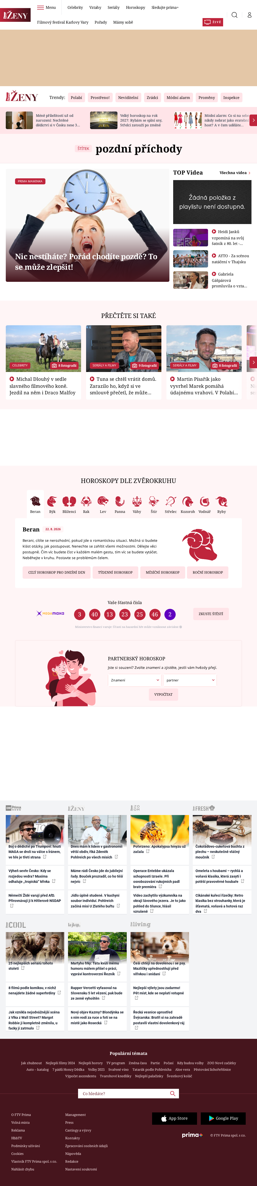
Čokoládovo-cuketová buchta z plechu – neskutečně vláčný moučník (220, 851)
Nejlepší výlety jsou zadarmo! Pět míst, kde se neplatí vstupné (158, 990)
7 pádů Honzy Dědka (68, 1069)
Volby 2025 (96, 1069)
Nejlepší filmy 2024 (60, 1063)
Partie (155, 1063)
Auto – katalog (37, 1069)
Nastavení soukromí (81, 1169)
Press (69, 1122)
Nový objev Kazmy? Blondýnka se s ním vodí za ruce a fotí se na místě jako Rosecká (97, 1017)
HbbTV (16, 1138)
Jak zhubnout (31, 1063)
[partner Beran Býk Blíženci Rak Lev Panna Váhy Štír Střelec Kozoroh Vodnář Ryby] (190, 680)
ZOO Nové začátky (221, 1063)
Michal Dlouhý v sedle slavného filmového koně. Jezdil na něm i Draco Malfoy (43, 386)
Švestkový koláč (179, 1076)
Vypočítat (163, 694)
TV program (115, 1063)
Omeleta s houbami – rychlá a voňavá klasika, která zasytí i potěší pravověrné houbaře (219, 876)
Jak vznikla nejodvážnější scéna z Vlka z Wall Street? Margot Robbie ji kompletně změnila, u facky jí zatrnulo (34, 1020)
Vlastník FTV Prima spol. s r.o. (34, 1161)
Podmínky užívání (25, 1146)
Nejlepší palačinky (149, 1076)
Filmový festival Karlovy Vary (62, 22)
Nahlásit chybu (22, 1169)
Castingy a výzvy (78, 1130)
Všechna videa (234, 172)
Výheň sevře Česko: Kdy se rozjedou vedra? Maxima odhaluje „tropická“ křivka (30, 876)
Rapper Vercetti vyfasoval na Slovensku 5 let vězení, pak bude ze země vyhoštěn (96, 993)
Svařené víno (118, 1069)
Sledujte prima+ (165, 7)
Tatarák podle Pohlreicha (152, 1069)
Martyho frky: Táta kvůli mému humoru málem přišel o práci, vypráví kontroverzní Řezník (95, 968)
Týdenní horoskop (115, 572)
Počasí (168, 1063)
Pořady (101, 22)
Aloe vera (182, 1069)
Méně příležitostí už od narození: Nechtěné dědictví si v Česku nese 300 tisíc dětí (58, 122)
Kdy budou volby (190, 1063)
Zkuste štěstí (211, 614)
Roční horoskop (208, 572)
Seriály (113, 7)
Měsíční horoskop (162, 572)
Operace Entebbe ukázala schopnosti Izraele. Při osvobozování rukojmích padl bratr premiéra (156, 879)
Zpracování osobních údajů (86, 1146)
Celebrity (75, 7)
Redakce (71, 1161)
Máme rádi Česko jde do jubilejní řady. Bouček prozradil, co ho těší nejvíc (97, 876)
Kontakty (72, 1138)
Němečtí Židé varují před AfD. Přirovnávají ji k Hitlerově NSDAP (35, 898)
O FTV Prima (21, 1114)
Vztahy (95, 7)
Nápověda (73, 1153)
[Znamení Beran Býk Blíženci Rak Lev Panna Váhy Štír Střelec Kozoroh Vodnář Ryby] (134, 680)
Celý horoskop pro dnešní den (56, 572)
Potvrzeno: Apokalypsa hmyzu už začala (159, 849)
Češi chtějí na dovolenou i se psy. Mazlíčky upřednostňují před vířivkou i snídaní (159, 968)
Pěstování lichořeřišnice (212, 1069)
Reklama (18, 1130)
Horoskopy (135, 7)
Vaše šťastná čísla (125, 602)
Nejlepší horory (91, 1063)
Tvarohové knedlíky (115, 1076)
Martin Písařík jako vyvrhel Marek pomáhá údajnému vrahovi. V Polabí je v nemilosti (202, 389)
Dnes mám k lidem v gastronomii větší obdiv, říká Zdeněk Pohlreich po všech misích (96, 851)
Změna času (138, 1063)
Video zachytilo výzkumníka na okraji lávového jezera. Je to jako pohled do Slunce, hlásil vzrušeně (159, 903)
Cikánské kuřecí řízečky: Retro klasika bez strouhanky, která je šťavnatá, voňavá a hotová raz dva (220, 903)
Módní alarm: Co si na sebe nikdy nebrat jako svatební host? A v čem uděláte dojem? (227, 122)
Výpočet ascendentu (80, 1076)
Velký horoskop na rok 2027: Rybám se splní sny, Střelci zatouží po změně (141, 120)
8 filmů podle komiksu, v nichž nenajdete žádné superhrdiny (32, 990)
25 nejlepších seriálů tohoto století (31, 966)
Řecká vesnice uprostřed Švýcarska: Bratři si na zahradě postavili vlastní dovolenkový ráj (158, 1017)
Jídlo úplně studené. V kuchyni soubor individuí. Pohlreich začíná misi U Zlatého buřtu (95, 900)
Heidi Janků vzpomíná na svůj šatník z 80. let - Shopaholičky (228, 240)
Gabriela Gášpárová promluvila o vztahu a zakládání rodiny (230, 283)
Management (75, 1114)
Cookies (17, 1153)
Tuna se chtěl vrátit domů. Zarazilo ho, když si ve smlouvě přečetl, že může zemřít (123, 389)
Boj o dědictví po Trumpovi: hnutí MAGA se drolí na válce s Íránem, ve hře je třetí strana (35, 851)
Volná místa (20, 1122)
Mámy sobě (123, 22)
